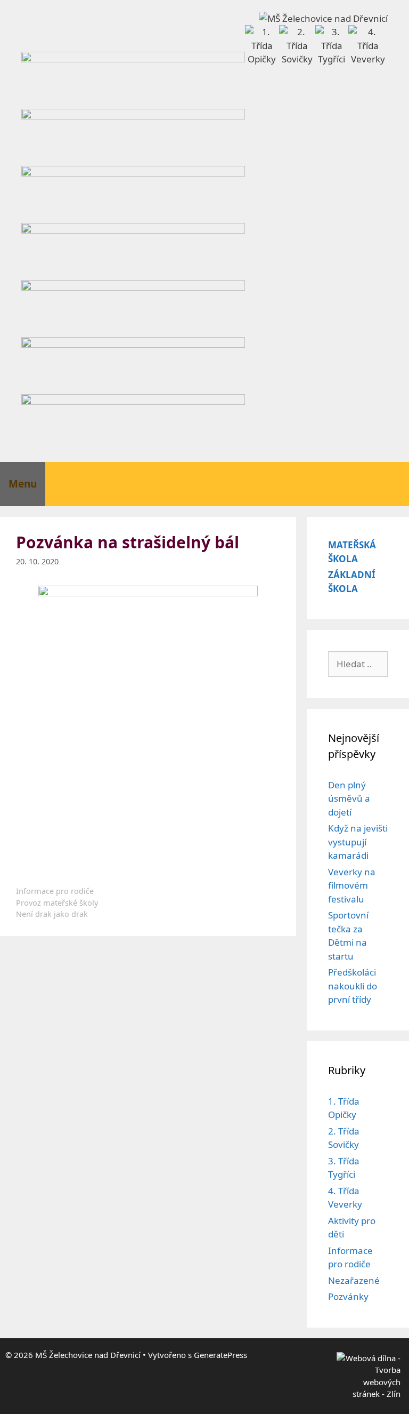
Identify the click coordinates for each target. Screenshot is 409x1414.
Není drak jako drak (52, 914)
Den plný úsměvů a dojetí (349, 798)
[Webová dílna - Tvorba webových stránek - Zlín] (368, 1393)
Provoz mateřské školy (57, 903)
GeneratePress (220, 1354)
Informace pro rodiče (55, 891)
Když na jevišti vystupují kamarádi (358, 841)
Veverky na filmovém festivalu (351, 885)
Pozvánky (348, 1296)
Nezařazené (354, 1280)
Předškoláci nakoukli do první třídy (352, 985)
